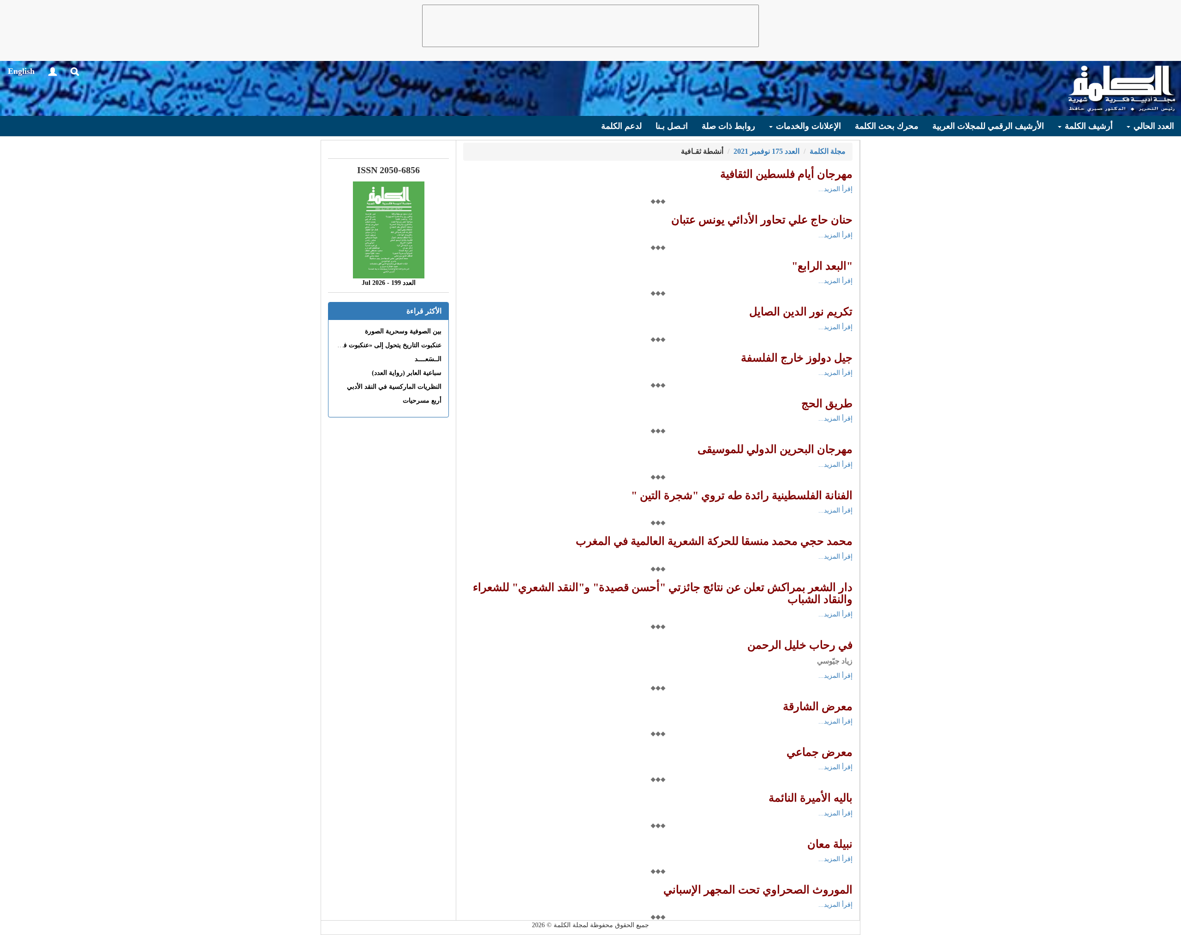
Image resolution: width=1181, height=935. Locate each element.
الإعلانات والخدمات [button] (807, 126)
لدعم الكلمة (621, 126)
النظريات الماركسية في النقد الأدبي (394, 386)
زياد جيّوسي (835, 661)
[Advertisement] (590, 26)
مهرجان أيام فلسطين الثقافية (786, 174)
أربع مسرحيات (422, 400)
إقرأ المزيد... (835, 189)
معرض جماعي (820, 752)
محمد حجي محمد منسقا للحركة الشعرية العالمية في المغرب (714, 541)
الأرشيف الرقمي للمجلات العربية (988, 126)
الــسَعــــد (428, 359)
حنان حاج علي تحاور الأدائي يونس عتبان (762, 220)
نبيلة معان (830, 844)
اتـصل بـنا (672, 126)
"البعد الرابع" (822, 266)
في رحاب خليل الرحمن (800, 645)
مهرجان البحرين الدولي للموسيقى (775, 449)
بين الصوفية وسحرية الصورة (403, 331)
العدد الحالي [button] (1152, 126)
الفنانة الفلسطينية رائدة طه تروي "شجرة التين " (742, 495)
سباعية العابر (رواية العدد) (406, 372)
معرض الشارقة (818, 706)
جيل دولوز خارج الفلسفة (797, 358)
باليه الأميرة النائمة (811, 798)
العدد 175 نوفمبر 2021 (766, 151)
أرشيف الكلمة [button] (1087, 126)
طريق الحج (827, 404)
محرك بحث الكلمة (887, 126)
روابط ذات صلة (728, 126)
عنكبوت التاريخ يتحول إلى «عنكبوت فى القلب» (379, 345)
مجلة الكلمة (828, 151)
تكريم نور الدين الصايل (801, 312)
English (21, 71)
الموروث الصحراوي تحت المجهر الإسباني (758, 890)
